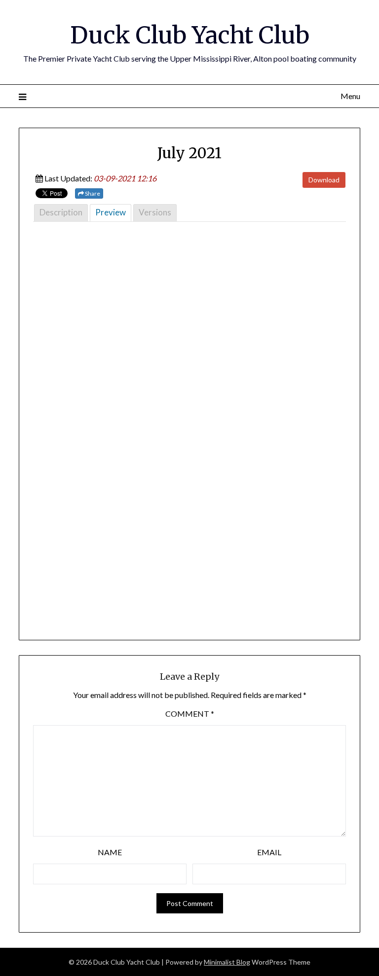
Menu (350, 96)
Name (110, 852)
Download (324, 179)
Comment (189, 713)
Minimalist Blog (227, 962)
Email (269, 852)
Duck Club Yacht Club (189, 35)
